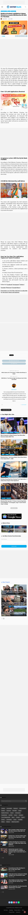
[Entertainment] (7, 527)
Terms (23, 910)
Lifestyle (21, 815)
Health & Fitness (5, 812)
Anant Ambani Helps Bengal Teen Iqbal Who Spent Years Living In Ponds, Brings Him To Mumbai (13, 592)
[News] (20, 527)
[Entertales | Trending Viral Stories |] (14, 7)
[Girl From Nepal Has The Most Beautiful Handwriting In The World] (4, 887)
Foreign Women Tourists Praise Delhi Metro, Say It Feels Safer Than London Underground (13, 603)
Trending (13, 11)
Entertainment (5, 432)
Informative (3, 11)
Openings (11, 910)
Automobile (9, 808)
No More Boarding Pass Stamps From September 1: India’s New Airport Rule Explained (14, 479)
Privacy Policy (11, 912)
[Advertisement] (14, 2)
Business (16, 808)
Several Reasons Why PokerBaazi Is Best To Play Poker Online (16, 868)
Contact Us (18, 912)
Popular (18, 817)
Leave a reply (5, 409)
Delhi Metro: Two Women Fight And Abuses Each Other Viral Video (14, 378)
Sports (23, 817)
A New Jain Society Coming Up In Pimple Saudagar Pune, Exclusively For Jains (17, 874)
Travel (7, 454)
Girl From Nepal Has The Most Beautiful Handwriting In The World (17, 886)
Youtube (3, 287)
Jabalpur (23, 85)
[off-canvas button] (2, 7)
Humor (12, 812)
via (1, 109)
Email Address (4, 539)
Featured (9, 810)
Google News (16, 287)
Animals (3, 808)
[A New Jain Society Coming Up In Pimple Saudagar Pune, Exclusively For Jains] (4, 875)
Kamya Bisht (5, 18)
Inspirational (4, 815)
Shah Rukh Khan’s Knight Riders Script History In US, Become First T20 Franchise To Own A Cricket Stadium (13, 613)
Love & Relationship (5, 817)
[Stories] (20, 530)
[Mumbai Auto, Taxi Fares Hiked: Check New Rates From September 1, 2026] (14, 447)
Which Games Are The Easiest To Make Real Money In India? (14, 373)
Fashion (11, 432)
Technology (9, 819)
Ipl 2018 (10, 815)
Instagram (16, 284)
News (9, 11)
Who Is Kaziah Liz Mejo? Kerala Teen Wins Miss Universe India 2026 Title (13, 436)
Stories (3, 498)
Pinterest (8, 287)
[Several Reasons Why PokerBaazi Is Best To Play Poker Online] (4, 869)
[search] (25, 7)
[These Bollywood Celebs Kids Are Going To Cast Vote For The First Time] (4, 881)
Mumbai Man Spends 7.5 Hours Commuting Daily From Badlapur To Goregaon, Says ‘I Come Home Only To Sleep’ (13, 502)
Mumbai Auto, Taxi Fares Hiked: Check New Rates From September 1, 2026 (17, 836)
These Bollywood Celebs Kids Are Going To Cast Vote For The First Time (17, 880)
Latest (15, 815)
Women (8, 821)
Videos (2, 821)
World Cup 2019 (15, 821)
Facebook (9, 284)
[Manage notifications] (25, 912)
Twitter (22, 284)
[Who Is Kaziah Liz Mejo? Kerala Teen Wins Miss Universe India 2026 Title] (14, 425)
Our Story (6, 910)
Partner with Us (17, 910)
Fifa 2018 (14, 810)
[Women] (7, 530)
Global (19, 810)
